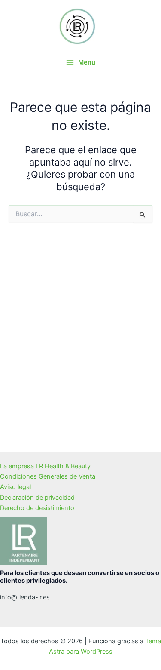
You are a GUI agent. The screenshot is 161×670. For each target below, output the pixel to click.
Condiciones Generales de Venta (47, 476)
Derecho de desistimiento (37, 508)
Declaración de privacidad (37, 497)
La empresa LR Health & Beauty (45, 466)
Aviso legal (15, 487)
